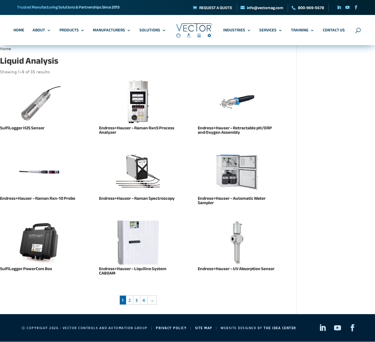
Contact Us (334, 31)
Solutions (149, 31)
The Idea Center (280, 328)
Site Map (203, 328)
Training (299, 31)
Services (268, 31)
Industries (234, 31)
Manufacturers (109, 31)
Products (69, 31)
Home (18, 31)
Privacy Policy (171, 328)
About (39, 31)
